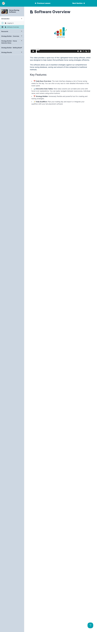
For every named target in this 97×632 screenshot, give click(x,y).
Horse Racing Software (14, 11)
